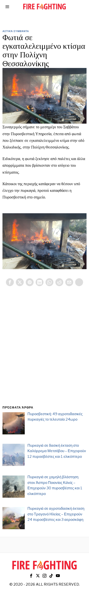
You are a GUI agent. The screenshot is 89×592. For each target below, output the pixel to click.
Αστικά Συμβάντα (15, 31)
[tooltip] (10, 282)
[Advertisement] (44, 351)
